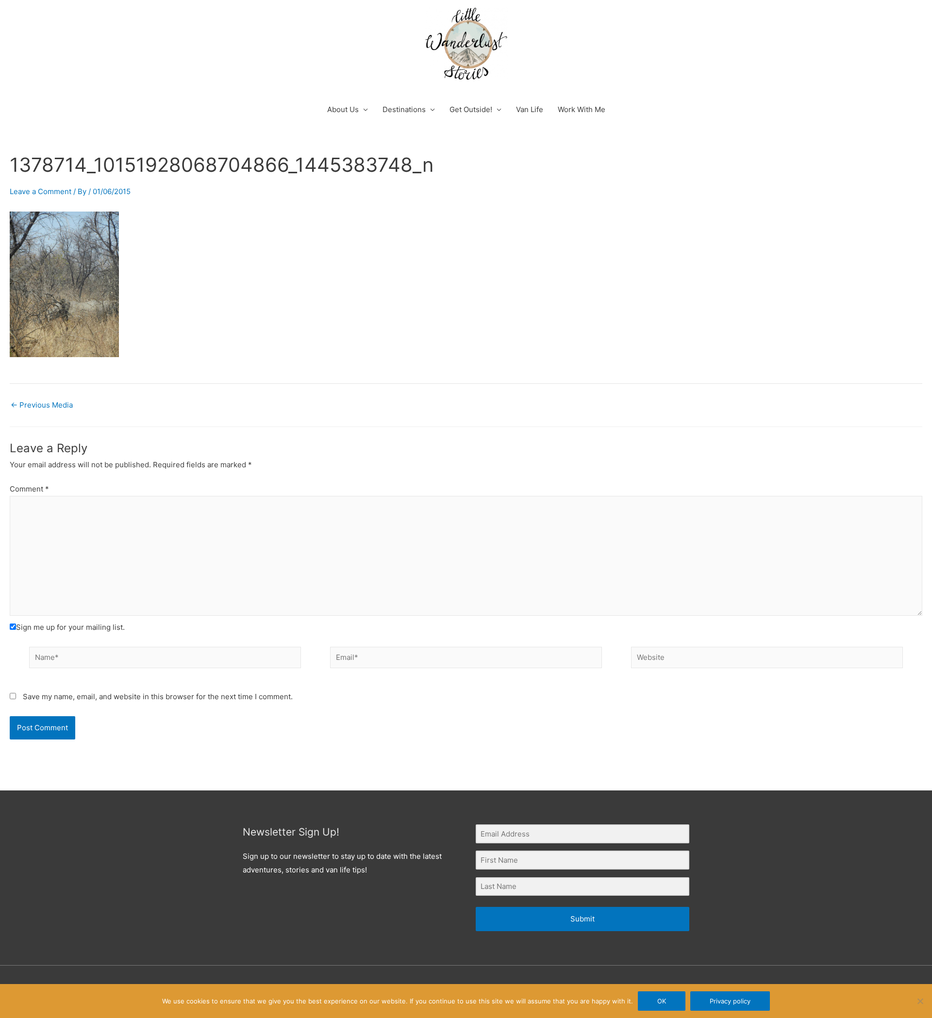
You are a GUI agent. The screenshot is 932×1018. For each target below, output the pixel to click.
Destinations (404, 109)
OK (661, 1001)
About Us (343, 109)
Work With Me (581, 109)
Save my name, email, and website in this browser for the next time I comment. (158, 696)
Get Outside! (470, 109)
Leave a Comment (40, 191)
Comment (29, 488)
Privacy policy (730, 1001)
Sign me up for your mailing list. (70, 627)
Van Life (529, 109)
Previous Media (42, 405)
